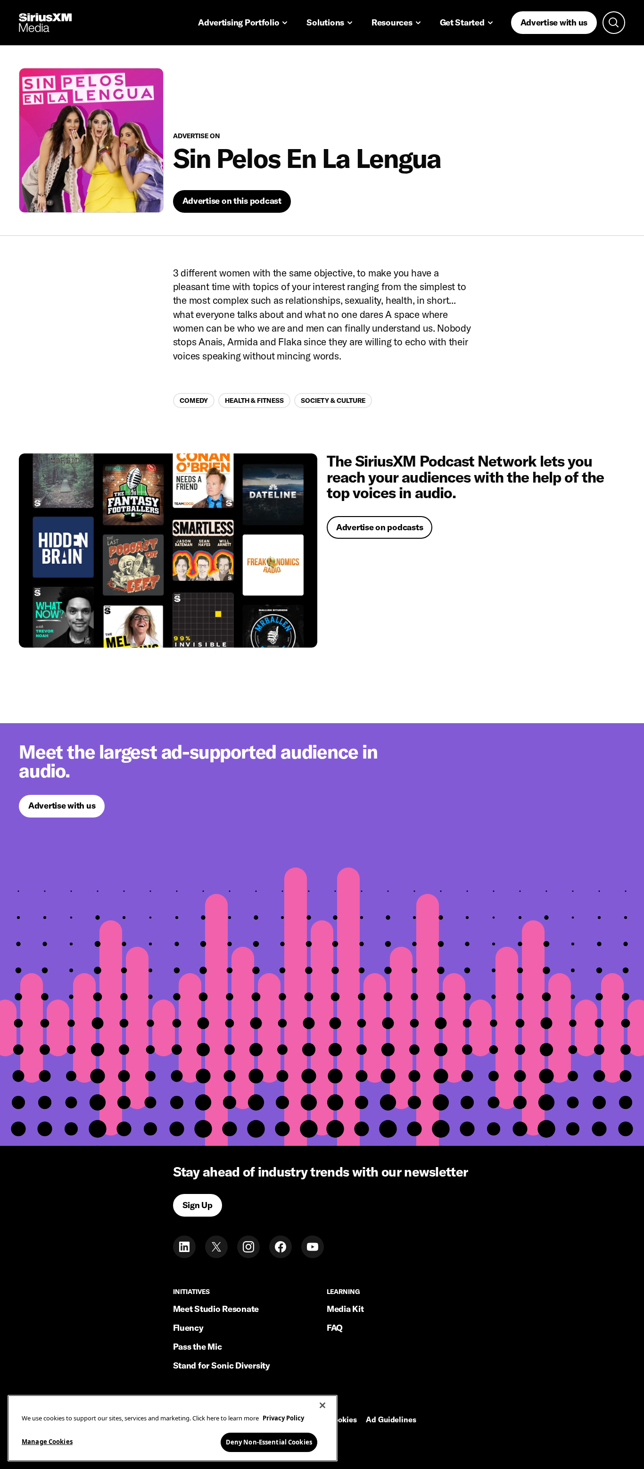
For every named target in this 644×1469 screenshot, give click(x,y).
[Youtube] (312, 1246)
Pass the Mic (197, 1346)
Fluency (188, 1327)
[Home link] (45, 22)
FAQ (335, 1327)
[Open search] (614, 22)
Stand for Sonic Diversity (221, 1365)
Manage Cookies (47, 1441)
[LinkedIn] (184, 1246)
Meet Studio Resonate (216, 1308)
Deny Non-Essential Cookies (269, 1441)
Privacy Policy (283, 1418)
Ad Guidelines (391, 1420)
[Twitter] (216, 1246)
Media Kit (345, 1308)
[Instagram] (248, 1246)
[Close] (322, 1405)
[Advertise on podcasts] (168, 550)
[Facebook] (280, 1246)
